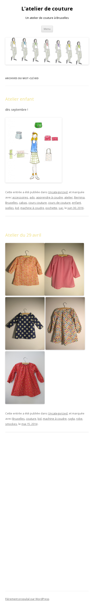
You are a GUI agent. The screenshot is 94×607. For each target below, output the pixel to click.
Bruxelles (11, 203)
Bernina (79, 197)
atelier (68, 197)
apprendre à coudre (49, 197)
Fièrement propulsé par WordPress (27, 599)
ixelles (9, 208)
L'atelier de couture (47, 8)
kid (17, 208)
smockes (11, 424)
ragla (71, 419)
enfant (76, 203)
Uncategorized (58, 192)
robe (79, 419)
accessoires (20, 197)
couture (31, 419)
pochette (51, 208)
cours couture (37, 203)
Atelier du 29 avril (23, 235)
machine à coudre (32, 208)
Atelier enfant (19, 99)
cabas (23, 203)
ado (32, 197)
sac (61, 208)
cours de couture (59, 203)
